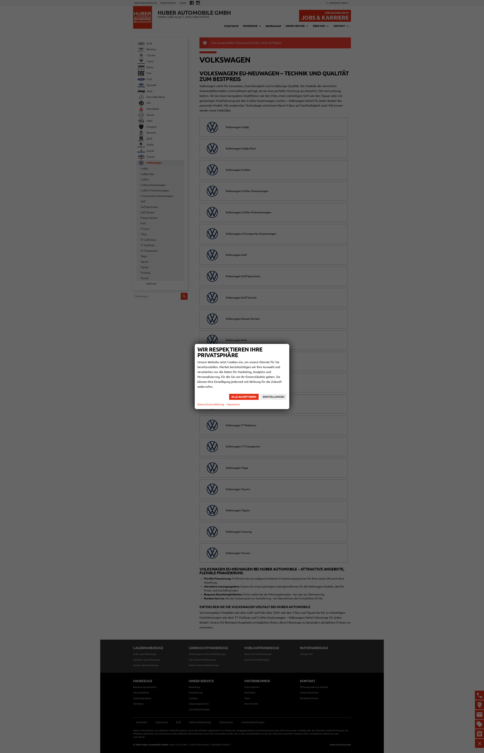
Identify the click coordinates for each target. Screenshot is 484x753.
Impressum (233, 404)
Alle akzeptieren (243, 396)
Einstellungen (273, 396)
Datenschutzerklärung (210, 404)
